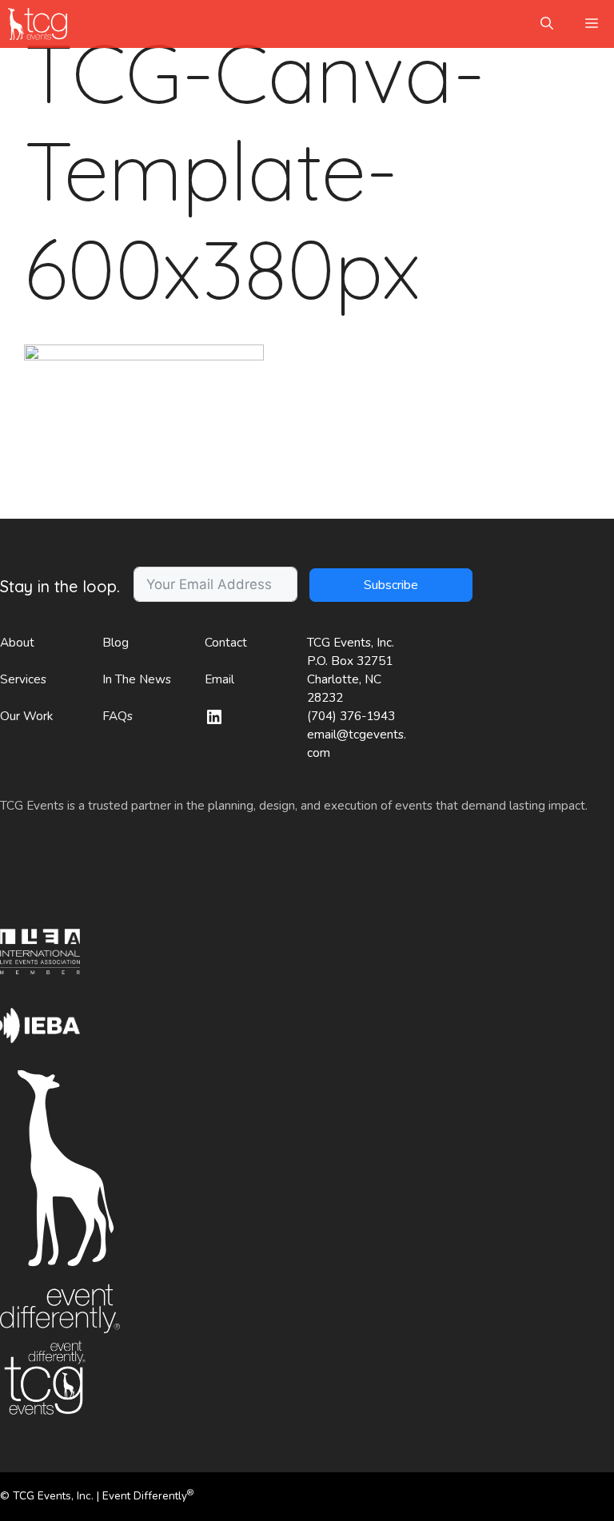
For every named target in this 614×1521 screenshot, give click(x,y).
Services (23, 679)
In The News (136, 679)
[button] (546, 24)
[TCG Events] (37, 24)
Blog (115, 643)
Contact (226, 643)
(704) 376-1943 (351, 716)
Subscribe (391, 585)
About (17, 643)
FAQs (117, 716)
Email (219, 679)
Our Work (26, 716)
